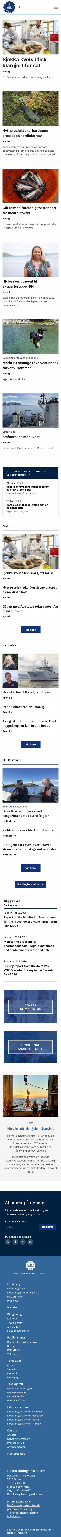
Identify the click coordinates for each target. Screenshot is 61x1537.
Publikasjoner (16, 1337)
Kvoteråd (12, 1318)
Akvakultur (13, 1326)
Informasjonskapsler (19, 1501)
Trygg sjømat (14, 1322)
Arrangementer (16, 1446)
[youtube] (8, 1242)
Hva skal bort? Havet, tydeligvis (27, 692)
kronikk (10, 645)
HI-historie (12, 760)
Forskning (13, 1284)
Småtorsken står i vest (21, 437)
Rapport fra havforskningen (23, 1341)
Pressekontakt (15, 1442)
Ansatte (11, 1434)
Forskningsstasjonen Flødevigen (25, 1415)
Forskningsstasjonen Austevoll (24, 1411)
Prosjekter (13, 1300)
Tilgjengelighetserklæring (22, 1512)
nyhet (6, 71)
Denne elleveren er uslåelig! (24, 707)
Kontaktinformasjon (18, 1438)
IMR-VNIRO (13, 1349)
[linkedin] (30, 1242)
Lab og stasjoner (18, 1407)
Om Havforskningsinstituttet (30, 1126)
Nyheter (12, 1307)
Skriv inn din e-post (15, 1221)
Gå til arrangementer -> (18, 474)
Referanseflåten (16, 1400)
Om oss (12, 1430)
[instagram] (23, 1242)
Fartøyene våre (15, 1396)
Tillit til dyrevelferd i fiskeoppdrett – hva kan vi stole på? (28, 488)
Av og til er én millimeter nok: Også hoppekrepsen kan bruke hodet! (29, 723)
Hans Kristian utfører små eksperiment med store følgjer (26, 813)
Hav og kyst (13, 1377)
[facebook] (15, 1242)
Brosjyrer (12, 1345)
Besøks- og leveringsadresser (24, 1494)
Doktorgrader (15, 1296)
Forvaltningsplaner (18, 1330)
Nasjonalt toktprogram (20, 1388)
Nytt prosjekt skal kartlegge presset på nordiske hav (25, 133)
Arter (10, 1365)
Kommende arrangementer (26, 471)
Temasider (14, 1360)
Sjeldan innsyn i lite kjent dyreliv (28, 830)
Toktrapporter (15, 1354)
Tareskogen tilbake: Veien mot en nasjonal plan (27, 506)
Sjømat (11, 1369)
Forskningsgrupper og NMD (23, 1292)
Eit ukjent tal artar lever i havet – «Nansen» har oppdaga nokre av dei (29, 847)
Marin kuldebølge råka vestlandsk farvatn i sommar (30, 365)
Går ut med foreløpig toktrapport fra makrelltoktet (29, 210)
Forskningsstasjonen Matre (23, 1419)
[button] (55, 7)
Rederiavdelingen (17, 1392)
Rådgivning (14, 1314)
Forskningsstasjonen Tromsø (24, 1423)
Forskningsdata (16, 1288)
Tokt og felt (15, 1384)
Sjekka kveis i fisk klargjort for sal (25, 62)
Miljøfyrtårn (14, 1516)
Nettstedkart (16, 1453)
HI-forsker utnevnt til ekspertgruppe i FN (20, 283)
